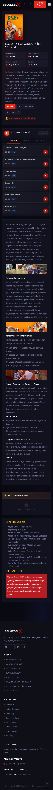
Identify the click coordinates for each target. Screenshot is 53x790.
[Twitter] (13, 112)
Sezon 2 (26, 140)
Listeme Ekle (27, 107)
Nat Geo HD (11, 722)
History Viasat (11, 731)
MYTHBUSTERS (12, 691)
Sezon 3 (40, 140)
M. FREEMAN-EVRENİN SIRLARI (18, 686)
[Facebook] (7, 112)
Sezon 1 (13, 140)
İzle (11, 107)
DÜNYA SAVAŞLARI (13, 673)
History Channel (12, 709)
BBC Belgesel (11, 736)
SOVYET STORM (13, 677)
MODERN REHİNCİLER (14, 664)
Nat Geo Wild (11, 727)
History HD (10, 705)
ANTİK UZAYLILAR (13, 660)
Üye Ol (41, 4)
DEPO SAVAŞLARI (13, 668)
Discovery (10, 713)
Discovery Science (14, 718)
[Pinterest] (18, 112)
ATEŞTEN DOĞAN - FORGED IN (18, 682)
